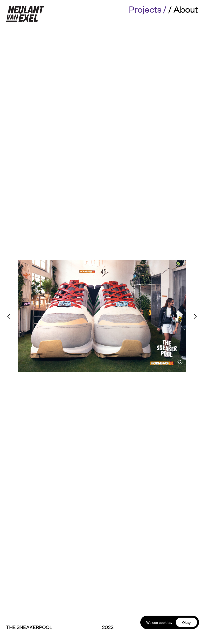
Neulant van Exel (25, 14)
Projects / (147, 9)
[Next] (188, 316)
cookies (165, 622)
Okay (186, 622)
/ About (183, 9)
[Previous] (15, 316)
